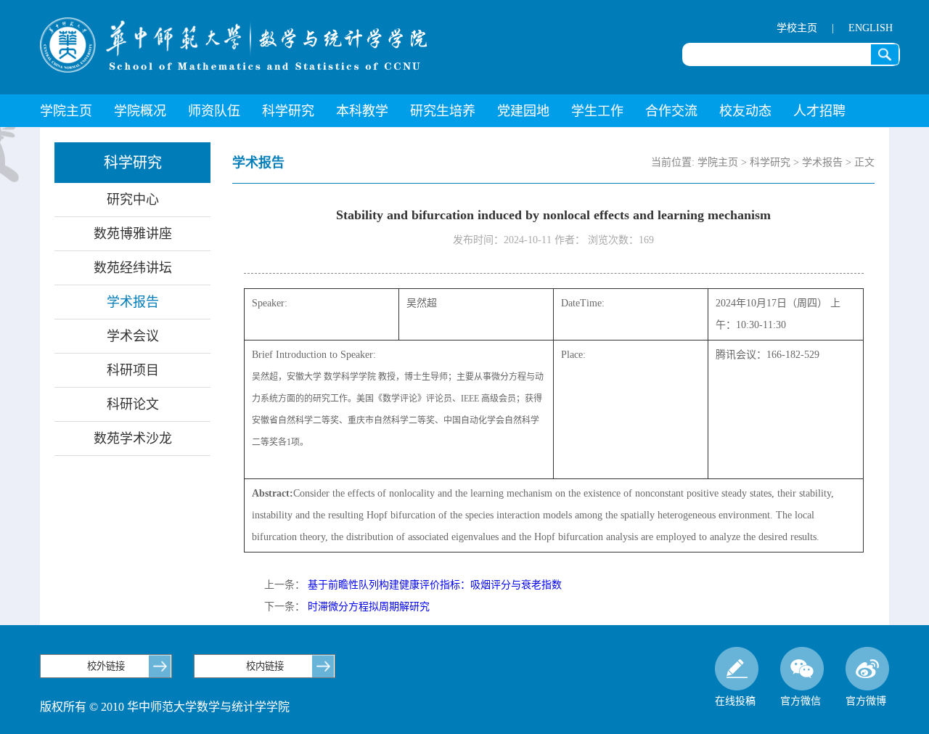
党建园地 (523, 111)
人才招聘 (819, 111)
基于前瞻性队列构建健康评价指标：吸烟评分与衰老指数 (435, 584)
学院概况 (140, 111)
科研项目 (133, 370)
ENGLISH (870, 28)
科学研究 (288, 111)
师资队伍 (214, 111)
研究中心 (133, 199)
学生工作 (597, 111)
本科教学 (362, 111)
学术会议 (133, 336)
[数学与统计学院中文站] (233, 45)
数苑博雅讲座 (133, 234)
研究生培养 (442, 111)
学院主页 (66, 111)
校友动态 (745, 111)
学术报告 (133, 302)
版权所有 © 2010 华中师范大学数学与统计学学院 (165, 707)
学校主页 (797, 28)
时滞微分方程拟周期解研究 (369, 606)
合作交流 (671, 111)
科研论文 (133, 404)
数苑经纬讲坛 (133, 268)
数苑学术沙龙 (133, 438)
